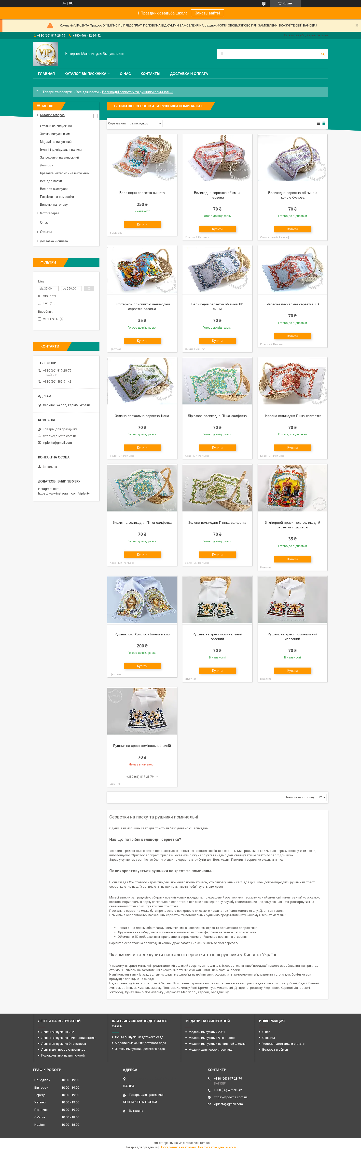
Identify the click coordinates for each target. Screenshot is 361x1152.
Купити (142, 224)
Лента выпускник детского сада (139, 1037)
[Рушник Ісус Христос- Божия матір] (142, 600)
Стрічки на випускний (56, 126)
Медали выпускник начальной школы (217, 1043)
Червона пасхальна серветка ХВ (292, 304)
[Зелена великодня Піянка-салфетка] (217, 488)
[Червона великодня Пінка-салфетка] (292, 381)
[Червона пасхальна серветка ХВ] (292, 270)
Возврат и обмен (275, 1049)
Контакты (150, 74)
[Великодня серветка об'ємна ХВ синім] (217, 270)
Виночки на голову (54, 204)
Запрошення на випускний (59, 157)
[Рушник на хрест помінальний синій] (142, 711)
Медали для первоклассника (211, 1049)
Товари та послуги (57, 92)
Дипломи (46, 165)
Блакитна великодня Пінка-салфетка (142, 522)
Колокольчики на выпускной (63, 1055)
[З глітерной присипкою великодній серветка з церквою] (292, 488)
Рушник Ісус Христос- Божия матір (142, 634)
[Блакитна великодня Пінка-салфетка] (142, 488)
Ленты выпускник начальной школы (68, 1038)
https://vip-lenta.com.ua (60, 436)
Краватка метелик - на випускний (64, 173)
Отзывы (46, 232)
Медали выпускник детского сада (140, 1043)
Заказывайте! (207, 13)
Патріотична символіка (57, 197)
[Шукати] (323, 54)
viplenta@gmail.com (57, 442)
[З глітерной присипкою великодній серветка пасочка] (142, 270)
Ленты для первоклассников (63, 1049)
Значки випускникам (55, 134)
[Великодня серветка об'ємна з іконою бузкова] (292, 158)
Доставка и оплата (189, 74)
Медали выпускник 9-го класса (212, 1038)
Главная (46, 74)
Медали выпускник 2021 (207, 1032)
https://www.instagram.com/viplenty (64, 493)
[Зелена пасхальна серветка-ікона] (142, 381)
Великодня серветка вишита (142, 193)
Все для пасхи (87, 92)
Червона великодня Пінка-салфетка (292, 416)
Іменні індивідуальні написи (61, 149)
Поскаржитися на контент (178, 1147)
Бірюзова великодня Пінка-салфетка (217, 416)
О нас (125, 74)
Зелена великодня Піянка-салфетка (217, 522)
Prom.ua (204, 1143)
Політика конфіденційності (217, 1147)
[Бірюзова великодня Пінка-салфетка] (217, 381)
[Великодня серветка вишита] (142, 158)
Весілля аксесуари (54, 189)
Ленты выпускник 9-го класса (63, 1043)
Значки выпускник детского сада (140, 1049)
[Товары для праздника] (45, 54)
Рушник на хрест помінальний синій (142, 746)
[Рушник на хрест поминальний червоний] (292, 600)
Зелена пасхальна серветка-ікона (142, 416)
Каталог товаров (52, 115)
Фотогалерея (49, 213)
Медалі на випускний (55, 142)
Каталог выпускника (85, 74)
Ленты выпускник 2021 (58, 1032)
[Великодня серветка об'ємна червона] (217, 158)
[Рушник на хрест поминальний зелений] (217, 600)
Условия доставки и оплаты (283, 1043)
